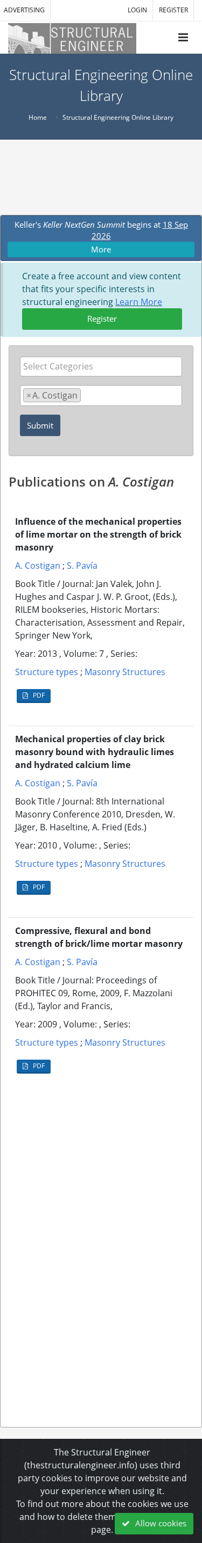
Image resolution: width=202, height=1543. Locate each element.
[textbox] (103, 366)
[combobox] (101, 366)
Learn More (138, 302)
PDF (38, 695)
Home (38, 117)
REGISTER (173, 10)
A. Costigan (37, 565)
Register (102, 318)
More (101, 249)
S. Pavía (82, 565)
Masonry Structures (125, 672)
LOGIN (137, 10)
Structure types (46, 672)
